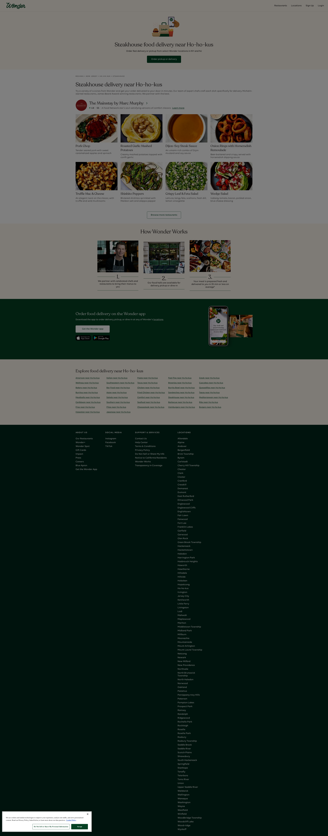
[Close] (87, 814)
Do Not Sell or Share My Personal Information (51, 827)
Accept (79, 827)
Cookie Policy (71, 820)
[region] (47, 821)
